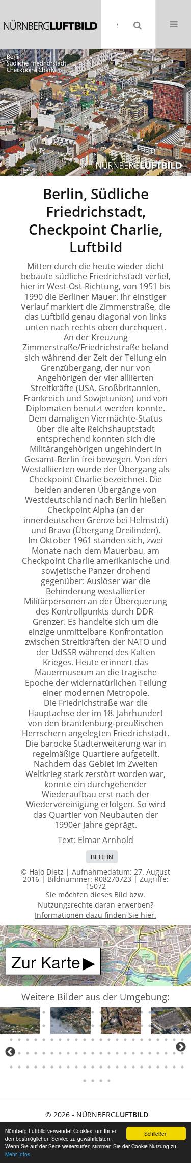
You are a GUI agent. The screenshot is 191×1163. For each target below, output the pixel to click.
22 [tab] (182, 1012)
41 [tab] (158, 1026)
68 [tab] (19, 1053)
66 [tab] (182, 1040)
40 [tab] (150, 1026)
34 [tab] (101, 1026)
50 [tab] (52, 1040)
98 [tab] (84, 1067)
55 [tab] (93, 1040)
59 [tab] (125, 1040)
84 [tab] (150, 1053)
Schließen (156, 1133)
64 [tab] (166, 1040)
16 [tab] (133, 1012)
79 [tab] (109, 1053)
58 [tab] (117, 1040)
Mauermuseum (64, 672)
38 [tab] (133, 1026)
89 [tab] (11, 1067)
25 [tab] (27, 1026)
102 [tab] (117, 1067)
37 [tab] (125, 1026)
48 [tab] (36, 1040)
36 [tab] (117, 1026)
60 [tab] (133, 1040)
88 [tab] (182, 1053)
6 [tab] (52, 1012)
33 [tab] (93, 1026)
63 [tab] (158, 1040)
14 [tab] (117, 1012)
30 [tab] (68, 1026)
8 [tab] (68, 1012)
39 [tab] (142, 1026)
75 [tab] (76, 1053)
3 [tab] (27, 1012)
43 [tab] (174, 1026)
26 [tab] (36, 1026)
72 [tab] (52, 1053)
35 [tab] (109, 1026)
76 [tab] (84, 1053)
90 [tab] (19, 1067)
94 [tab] (52, 1067)
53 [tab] (76, 1040)
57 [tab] (109, 1040)
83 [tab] (142, 1053)
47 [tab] (27, 1040)
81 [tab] (125, 1053)
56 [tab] (101, 1040)
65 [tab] (174, 1040)
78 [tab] (101, 1053)
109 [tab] (174, 1067)
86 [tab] (166, 1053)
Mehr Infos (17, 1154)
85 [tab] (158, 1053)
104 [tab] (133, 1067)
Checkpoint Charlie (65, 479)
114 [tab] (109, 1081)
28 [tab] (52, 1026)
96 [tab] (68, 1067)
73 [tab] (60, 1053)
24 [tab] (19, 1026)
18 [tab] (150, 1012)
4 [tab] (36, 1012)
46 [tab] (19, 1040)
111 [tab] (84, 1081)
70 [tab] (36, 1053)
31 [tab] (76, 1026)
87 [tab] (174, 1053)
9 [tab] (76, 1012)
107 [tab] (158, 1067)
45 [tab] (11, 1040)
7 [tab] (60, 1012)
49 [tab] (44, 1040)
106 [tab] (150, 1067)
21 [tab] (174, 1012)
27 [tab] (44, 1026)
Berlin (102, 856)
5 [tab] (44, 1012)
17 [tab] (142, 1012)
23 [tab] (11, 1026)
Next (181, 1047)
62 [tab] (150, 1040)
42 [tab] (166, 1026)
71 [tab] (44, 1053)
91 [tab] (27, 1067)
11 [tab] (93, 1012)
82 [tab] (133, 1053)
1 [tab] (11, 1012)
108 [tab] (166, 1067)
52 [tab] (68, 1040)
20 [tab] (166, 1012)
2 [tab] (19, 1012)
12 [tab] (101, 1012)
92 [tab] (36, 1067)
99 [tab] (93, 1067)
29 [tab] (60, 1026)
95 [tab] (60, 1067)
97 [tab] (76, 1067)
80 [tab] (117, 1053)
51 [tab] (60, 1040)
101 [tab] (109, 1067)
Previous (10, 1052)
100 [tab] (101, 1067)
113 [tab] (101, 1081)
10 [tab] (84, 1012)
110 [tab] (182, 1067)
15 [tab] (125, 1012)
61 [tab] (142, 1040)
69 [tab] (27, 1053)
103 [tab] (125, 1067)
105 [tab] (142, 1067)
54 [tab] (84, 1040)
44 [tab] (182, 1026)
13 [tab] (109, 1012)
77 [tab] (93, 1053)
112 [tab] (93, 1081)
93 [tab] (44, 1067)
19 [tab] (158, 1012)
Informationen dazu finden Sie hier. (95, 915)
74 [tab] (68, 1053)
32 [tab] (84, 1026)
